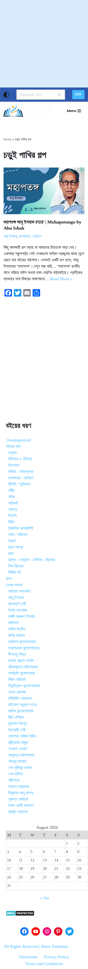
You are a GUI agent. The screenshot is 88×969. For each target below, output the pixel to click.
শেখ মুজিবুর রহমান (20, 767)
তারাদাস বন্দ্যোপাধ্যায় (22, 641)
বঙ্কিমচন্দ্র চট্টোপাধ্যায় (23, 667)
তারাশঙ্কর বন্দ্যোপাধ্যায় (23, 648)
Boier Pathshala (54, 946)
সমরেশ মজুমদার (18, 786)
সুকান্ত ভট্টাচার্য (18, 799)
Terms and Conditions (44, 963)
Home (7, 139)
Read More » (61, 278)
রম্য (11, 553)
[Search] (60, 94)
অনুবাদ (12, 452)
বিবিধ (11, 522)
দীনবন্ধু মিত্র (17, 654)
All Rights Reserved (21, 946)
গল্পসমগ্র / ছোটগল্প (30, 236)
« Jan (44, 898)
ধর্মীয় (11, 490)
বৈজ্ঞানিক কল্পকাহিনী (20, 528)
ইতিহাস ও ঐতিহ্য (20, 459)
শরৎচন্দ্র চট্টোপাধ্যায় (21, 755)
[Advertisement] (44, 43)
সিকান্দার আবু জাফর (20, 793)
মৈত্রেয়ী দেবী (16, 730)
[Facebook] (24, 931)
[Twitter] (69, 931)
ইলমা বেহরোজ (17, 610)
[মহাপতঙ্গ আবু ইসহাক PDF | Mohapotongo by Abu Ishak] (44, 191)
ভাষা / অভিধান (18, 534)
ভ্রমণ (12, 541)
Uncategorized (18, 440)
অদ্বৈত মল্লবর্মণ (19, 591)
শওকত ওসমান (17, 748)
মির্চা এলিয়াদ (16, 717)
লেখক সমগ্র (14, 585)
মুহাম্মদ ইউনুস (17, 723)
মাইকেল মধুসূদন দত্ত (22, 704)
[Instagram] (47, 931)
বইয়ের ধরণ (13, 446)
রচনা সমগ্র (15, 547)
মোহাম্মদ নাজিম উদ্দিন (22, 736)
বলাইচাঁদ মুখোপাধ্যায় (21, 673)
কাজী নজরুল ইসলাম (21, 616)
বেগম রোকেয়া (17, 692)
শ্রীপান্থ (13, 780)
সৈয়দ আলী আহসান (21, 805)
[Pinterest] (58, 931)
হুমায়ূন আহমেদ (18, 811)
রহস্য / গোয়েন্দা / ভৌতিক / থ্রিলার (31, 559)
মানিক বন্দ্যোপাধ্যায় (20, 711)
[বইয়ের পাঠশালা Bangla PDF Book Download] (27, 111)
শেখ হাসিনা (15, 774)
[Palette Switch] (6, 95)
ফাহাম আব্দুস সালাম (21, 660)
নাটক (11, 496)
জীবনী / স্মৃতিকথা (19, 484)
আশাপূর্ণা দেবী (17, 604)
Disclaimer (28, 957)
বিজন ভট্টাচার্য (16, 679)
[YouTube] (35, 931)
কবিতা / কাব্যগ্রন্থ (21, 471)
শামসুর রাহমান (17, 761)
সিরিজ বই (14, 572)
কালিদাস (13, 622)
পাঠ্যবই (13, 503)
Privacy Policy (56, 957)
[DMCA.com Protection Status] (20, 914)
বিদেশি (12, 515)
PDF (78, 94)
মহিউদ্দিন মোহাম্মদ (20, 698)
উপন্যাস (13, 465)
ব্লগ (9, 578)
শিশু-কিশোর (15, 566)
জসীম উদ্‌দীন (16, 629)
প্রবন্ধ (12, 509)
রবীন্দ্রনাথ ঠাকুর (18, 742)
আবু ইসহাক (10, 236)
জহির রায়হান (16, 635)
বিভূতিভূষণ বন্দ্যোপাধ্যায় (24, 685)
